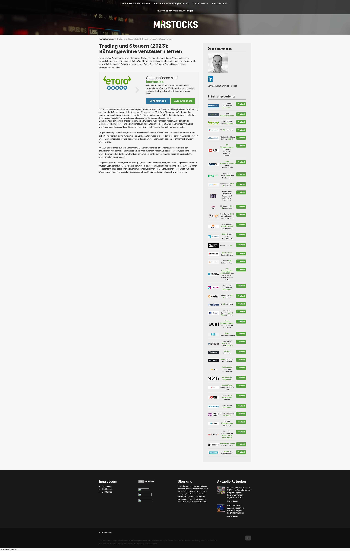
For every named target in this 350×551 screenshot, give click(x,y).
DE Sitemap (107, 489)
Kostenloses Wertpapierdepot (171, 3)
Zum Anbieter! (183, 100)
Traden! (241, 104)
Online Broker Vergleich (134, 3)
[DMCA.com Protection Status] (146, 481)
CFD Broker (199, 3)
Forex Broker (219, 3)
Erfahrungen (158, 100)
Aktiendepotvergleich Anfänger (175, 10)
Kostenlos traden (106, 39)
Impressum (107, 486)
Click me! (10, 549)
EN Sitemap (107, 492)
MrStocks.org (183, 486)
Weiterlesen (232, 501)
